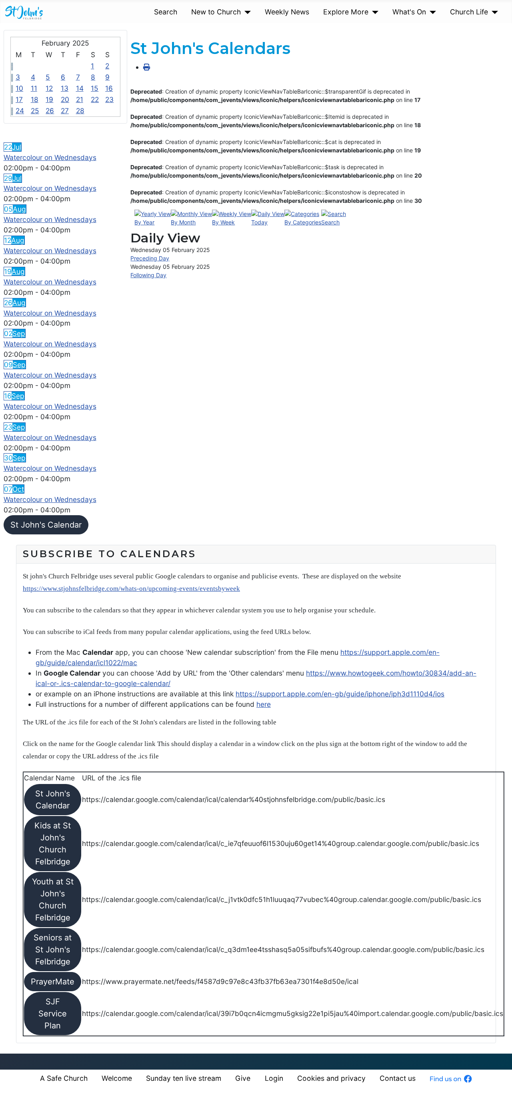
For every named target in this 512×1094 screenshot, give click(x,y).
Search (165, 12)
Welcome (117, 1078)
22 (95, 99)
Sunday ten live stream (183, 1078)
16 (109, 88)
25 (35, 110)
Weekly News (287, 12)
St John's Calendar (46, 525)
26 (50, 110)
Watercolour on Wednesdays (50, 157)
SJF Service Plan (52, 1013)
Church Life (469, 12)
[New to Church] (246, 12)
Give (242, 1078)
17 (19, 99)
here (263, 704)
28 (80, 110)
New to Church (216, 12)
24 (20, 110)
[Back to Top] (497, 1079)
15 (94, 88)
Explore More (345, 12)
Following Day (148, 275)
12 (49, 88)
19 (49, 99)
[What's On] (431, 12)
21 (79, 99)
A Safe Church (64, 1078)
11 (34, 88)
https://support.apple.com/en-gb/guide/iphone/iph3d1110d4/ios (340, 694)
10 (19, 88)
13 (64, 88)
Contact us (398, 1078)
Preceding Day (149, 258)
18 (34, 99)
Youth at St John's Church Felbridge (53, 899)
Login (274, 1078)
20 (65, 99)
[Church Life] (493, 12)
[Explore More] (373, 12)
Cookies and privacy (331, 1078)
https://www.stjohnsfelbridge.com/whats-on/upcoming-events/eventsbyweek (131, 588)
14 (80, 88)
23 (109, 99)
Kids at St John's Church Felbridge (52, 843)
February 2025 (65, 43)
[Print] (146, 67)
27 (65, 110)
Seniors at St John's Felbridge (53, 949)
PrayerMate (52, 981)
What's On (409, 12)
